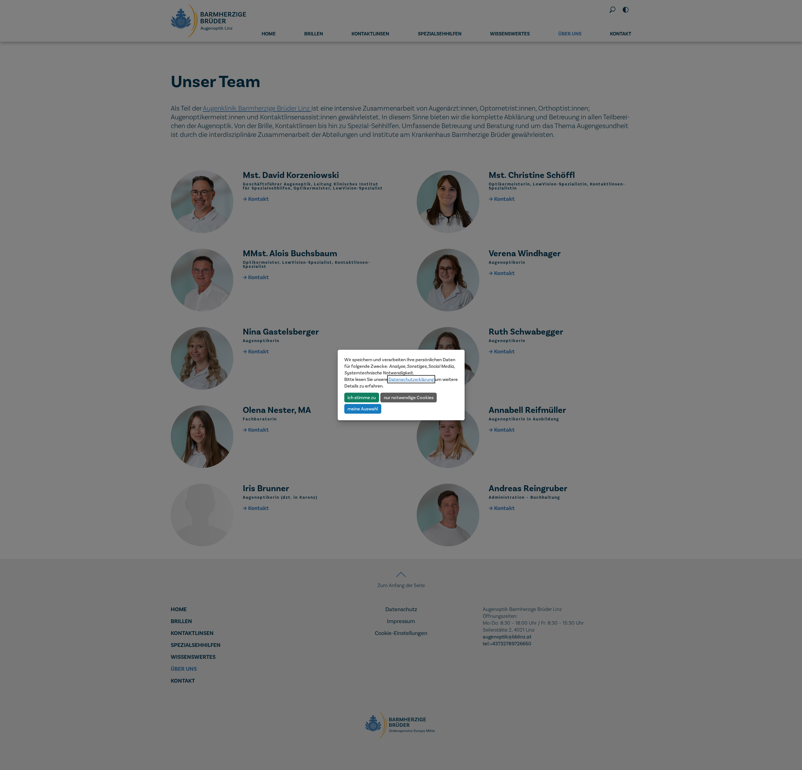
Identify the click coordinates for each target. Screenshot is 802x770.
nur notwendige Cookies (409, 397)
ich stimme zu (361, 397)
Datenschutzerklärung (411, 379)
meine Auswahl (362, 408)
